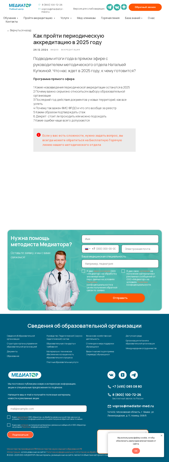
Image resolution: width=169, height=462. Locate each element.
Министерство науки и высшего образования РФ (59, 449)
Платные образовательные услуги (62, 362)
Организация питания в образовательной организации (140, 342)
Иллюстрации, (14, 452)
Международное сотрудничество (141, 348)
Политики (92, 282)
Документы (12, 351)
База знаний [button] (132, 18)
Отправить (120, 298)
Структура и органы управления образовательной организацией (22, 345)
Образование (13, 356)
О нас (151, 18)
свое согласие (102, 271)
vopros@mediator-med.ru (52, 10)
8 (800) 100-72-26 (52, 4)
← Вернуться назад (19, 30)
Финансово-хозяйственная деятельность (98, 337)
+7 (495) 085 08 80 (127, 386)
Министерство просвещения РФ (21, 449)
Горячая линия (110, 18)
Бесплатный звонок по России (127, 398)
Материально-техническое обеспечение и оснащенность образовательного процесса (60, 354)
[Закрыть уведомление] (161, 435)
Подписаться (20, 434)
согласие (144, 271)
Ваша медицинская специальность (104, 256)
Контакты (12, 21)
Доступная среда (134, 335)
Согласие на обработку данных (92, 452)
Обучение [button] (9, 18)
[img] (20, 6)
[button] (145, 7)
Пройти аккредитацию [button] (38, 18)
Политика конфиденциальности (61, 452)
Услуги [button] (65, 18)
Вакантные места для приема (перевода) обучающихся (100, 353)
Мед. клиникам (86, 18)
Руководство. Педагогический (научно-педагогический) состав (65, 337)
